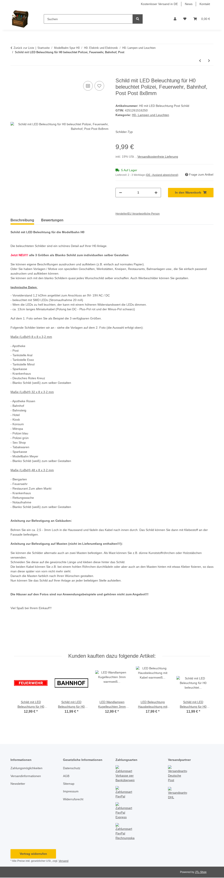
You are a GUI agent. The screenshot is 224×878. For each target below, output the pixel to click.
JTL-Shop (200, 872)
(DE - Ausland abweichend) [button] (162, 174)
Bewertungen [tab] (52, 220)
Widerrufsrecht (73, 799)
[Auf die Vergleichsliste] (88, 86)
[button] (175, 18)
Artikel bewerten (26, 634)
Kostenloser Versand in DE (159, 4)
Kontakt (205, 4)
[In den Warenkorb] (14, 75)
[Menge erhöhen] (156, 192)
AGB (66, 776)
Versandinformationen (25, 776)
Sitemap (68, 783)
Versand (63, 860)
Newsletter (17, 783)
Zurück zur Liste (24, 47)
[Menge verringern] (120, 192)
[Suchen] (138, 19)
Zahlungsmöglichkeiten (26, 768)
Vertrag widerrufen (33, 853)
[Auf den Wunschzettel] (99, 86)
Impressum (71, 791)
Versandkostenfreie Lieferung (157, 156)
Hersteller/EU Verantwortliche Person (138, 213)
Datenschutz (71, 768)
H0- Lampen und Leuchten (150, 115)
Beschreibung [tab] (22, 220)
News (188, 4)
